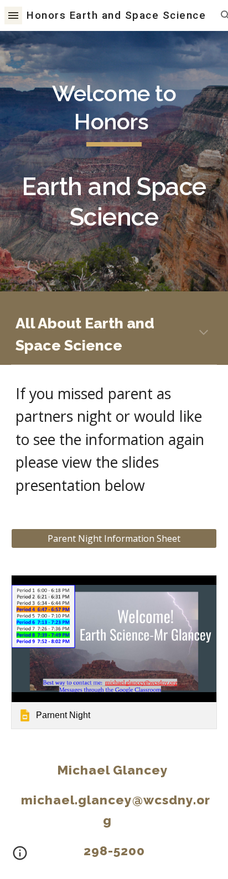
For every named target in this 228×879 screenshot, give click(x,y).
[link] (114, 652)
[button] (13, 15)
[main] (114, 161)
